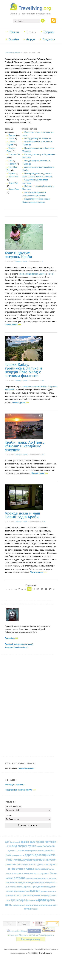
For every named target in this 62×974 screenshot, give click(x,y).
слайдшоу (45, 895)
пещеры (41, 882)
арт (7, 841)
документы (18, 855)
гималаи (22, 850)
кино (51, 868)
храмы (50, 900)
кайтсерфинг (41, 868)
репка (36, 895)
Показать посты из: (13, 806)
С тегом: (8, 815)
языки (35, 908)
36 (43, 454)
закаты (15, 864)
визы (39, 846)
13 (42, 589)
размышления (48, 890)
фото (42, 899)
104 (43, 521)
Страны (31, 32)
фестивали (31, 900)
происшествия (22, 891)
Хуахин (12, 173)
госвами (39, 850)
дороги (29, 855)
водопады (49, 846)
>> (54, 589)
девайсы (49, 850)
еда (34, 859)
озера (9, 878)
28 (43, 380)
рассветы (11, 895)
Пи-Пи (50, 273)
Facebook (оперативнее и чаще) (19, 644)
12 (38, 589)
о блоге (52, 873)
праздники (38, 886)
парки (45, 878)
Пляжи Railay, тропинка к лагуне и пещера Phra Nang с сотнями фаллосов (23, 370)
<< (10, 589)
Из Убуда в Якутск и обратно (37, 138)
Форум (30, 39)
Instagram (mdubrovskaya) (16, 647)
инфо (11, 869)
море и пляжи (23, 873)
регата (19, 895)
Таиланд (18, 261)
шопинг (29, 905)
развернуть (10, 784)
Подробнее (10, 638)
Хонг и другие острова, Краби (18, 255)
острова (20, 878)
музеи (44, 873)
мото (37, 873)
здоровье (41, 864)
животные (44, 859)
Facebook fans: (34, 930)
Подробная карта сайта (19, 789)
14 (46, 589)
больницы (14, 842)
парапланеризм (33, 878)
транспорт (18, 900)
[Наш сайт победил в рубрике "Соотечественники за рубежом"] (48, 930)
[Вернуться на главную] (31, 9)
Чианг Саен (14, 189)
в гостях (47, 841)
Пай (10, 160)
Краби (11, 138)
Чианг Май (13, 176)
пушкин (35, 891)
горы (31, 850)
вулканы (12, 850)
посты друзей (24, 886)
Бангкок (12, 135)
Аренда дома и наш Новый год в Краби (22, 515)
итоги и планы (25, 868)
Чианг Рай (13, 182)
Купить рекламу (30, 939)
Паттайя (12, 163)
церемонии (19, 905)
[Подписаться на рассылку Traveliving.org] (53, 22)
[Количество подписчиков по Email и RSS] (17, 930)
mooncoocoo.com (26, 768)
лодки (9, 873)
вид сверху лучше (24, 846)
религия (28, 895)
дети (8, 855)
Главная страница (12, 52)
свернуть (20, 784)
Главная (14, 32)
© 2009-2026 (40, 953)
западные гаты (28, 864)
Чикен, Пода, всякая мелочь (33, 273)
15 (50, 589)
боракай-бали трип (30, 841)
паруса (52, 878)
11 (34, 589)
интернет (51, 864)
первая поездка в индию (21, 882)
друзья (26, 859)
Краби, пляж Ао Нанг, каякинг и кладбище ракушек (24, 446)
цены (8, 905)
